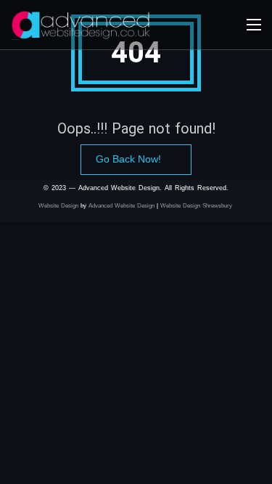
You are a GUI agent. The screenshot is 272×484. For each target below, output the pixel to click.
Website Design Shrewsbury (197, 205)
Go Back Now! (128, 159)
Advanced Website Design (121, 205)
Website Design (58, 205)
